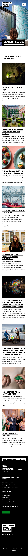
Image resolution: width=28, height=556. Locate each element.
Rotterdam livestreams (9, 500)
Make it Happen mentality (10, 487)
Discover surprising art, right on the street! (12, 132)
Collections (5, 497)
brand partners (7, 468)
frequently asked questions (12, 469)
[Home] (14, 528)
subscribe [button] (6, 512)
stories (4, 466)
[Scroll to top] (25, 545)
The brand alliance (7, 483)
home (4, 465)
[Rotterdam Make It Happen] (7, 4)
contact (5, 471)
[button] (23, 4)
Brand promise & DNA (8, 485)
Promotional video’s (8, 502)
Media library (6, 495)
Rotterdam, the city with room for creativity (12, 257)
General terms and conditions (9, 548)
